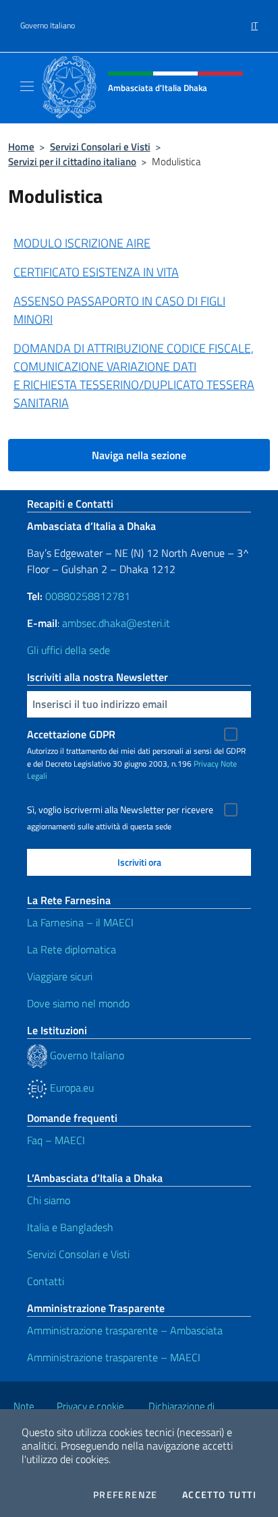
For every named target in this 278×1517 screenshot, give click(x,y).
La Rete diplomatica (71, 949)
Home (21, 146)
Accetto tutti (219, 1494)
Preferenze (125, 1494)
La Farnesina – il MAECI (80, 922)
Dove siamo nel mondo (78, 1003)
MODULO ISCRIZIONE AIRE (81, 243)
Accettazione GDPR (71, 734)
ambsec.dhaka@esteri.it (116, 623)
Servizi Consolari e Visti (100, 146)
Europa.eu (70, 1087)
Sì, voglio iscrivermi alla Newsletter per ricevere (120, 809)
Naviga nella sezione (139, 455)
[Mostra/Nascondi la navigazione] (27, 86)
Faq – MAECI (56, 1140)
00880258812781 (87, 596)
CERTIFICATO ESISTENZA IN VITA (96, 272)
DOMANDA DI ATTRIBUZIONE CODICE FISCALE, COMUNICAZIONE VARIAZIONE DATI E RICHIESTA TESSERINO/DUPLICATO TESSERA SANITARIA (133, 375)
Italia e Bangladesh (70, 1227)
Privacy (206, 763)
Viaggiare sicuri (59, 976)
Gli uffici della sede (68, 650)
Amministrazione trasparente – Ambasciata (125, 1330)
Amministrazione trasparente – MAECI (113, 1357)
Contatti (45, 1281)
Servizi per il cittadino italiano (72, 161)
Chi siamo (48, 1200)
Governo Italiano (47, 26)
